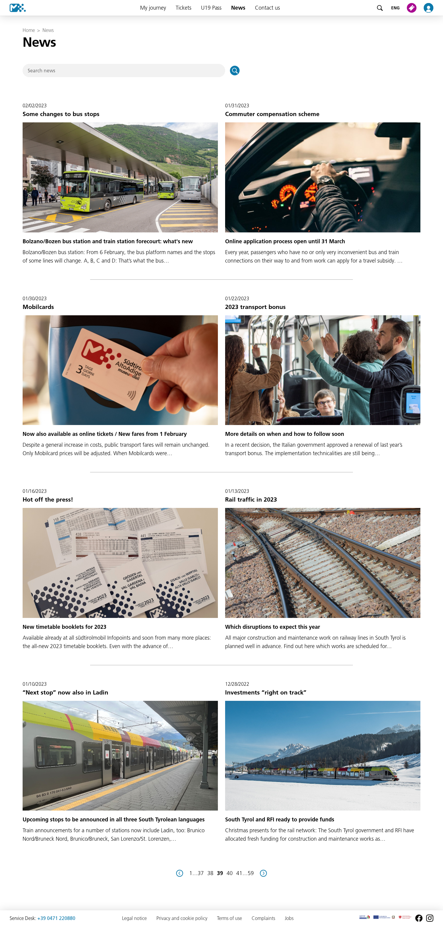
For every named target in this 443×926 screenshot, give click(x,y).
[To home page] (13, 8)
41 (239, 873)
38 (210, 873)
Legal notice (134, 918)
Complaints (263, 918)
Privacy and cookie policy (181, 918)
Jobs (289, 918)
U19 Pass (211, 7)
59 (251, 873)
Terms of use (229, 918)
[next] (263, 873)
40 (230, 873)
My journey (153, 7)
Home (29, 30)
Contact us (267, 7)
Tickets (183, 7)
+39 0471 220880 (56, 918)
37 (201, 873)
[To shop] (412, 8)
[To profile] (432, 8)
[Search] (379, 8)
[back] (179, 873)
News (238, 7)
